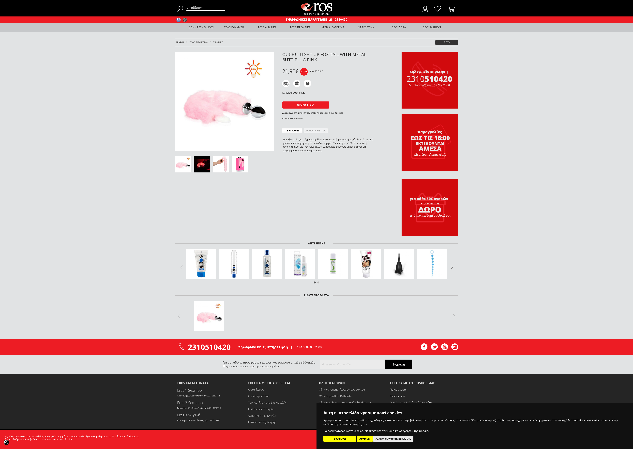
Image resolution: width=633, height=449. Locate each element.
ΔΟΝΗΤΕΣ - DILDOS (201, 27)
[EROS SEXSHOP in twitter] (434, 349)
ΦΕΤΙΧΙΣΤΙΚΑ (366, 27)
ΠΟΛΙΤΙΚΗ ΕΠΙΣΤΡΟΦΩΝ (292, 118)
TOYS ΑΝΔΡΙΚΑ (267, 27)
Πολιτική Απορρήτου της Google (407, 431)
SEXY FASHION (432, 27)
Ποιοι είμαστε (398, 389)
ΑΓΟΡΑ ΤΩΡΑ (305, 104)
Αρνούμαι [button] (364, 438)
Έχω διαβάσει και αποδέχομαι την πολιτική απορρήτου (253, 366)
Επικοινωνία (397, 396)
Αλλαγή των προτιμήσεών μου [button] (393, 438)
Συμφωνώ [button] (340, 438)
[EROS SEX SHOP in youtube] (444, 349)
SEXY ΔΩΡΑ (399, 27)
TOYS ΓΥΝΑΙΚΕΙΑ (234, 27)
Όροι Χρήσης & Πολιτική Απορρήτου (411, 402)
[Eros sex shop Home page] (316, 13)
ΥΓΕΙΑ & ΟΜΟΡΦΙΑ (333, 27)
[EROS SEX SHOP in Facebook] (424, 349)
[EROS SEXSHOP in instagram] (454, 349)
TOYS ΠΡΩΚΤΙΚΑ (300, 27)
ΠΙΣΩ (447, 42)
